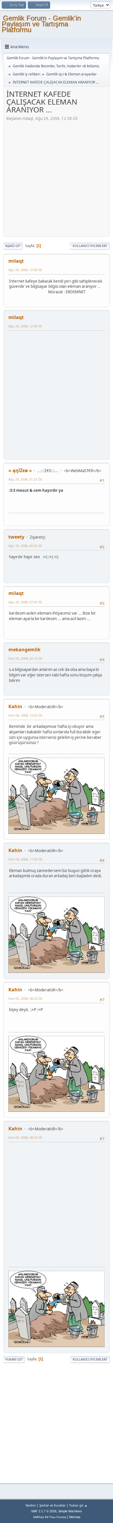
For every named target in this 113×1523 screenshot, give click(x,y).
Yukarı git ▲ (78, 1505)
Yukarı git (14, 1359)
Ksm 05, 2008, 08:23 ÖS (25, 998)
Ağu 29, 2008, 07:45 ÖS (25, 602)
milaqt (16, 261)
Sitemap (74, 1517)
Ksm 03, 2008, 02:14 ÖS (25, 658)
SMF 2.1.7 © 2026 (44, 1511)
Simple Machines (70, 1511)
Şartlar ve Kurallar (52, 1505)
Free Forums (58, 1517)
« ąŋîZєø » (20, 470)
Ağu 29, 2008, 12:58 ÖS (25, 270)
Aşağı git (13, 246)
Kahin (15, 706)
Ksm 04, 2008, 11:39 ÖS (25, 859)
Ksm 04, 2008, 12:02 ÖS (25, 715)
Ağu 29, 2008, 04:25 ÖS (25, 545)
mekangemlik (24, 649)
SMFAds (38, 1517)
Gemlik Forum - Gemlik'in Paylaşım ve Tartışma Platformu (41, 24)
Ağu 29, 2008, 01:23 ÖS (25, 479)
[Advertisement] (56, 177)
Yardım (30, 1505)
